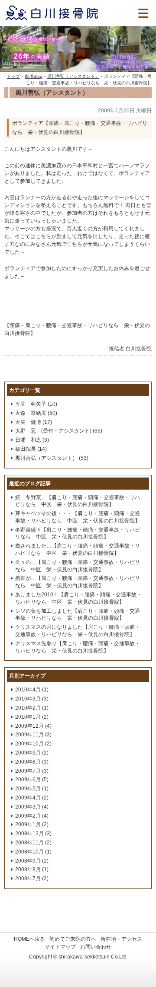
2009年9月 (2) (32, 753)
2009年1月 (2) (32, 824)
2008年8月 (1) (32, 869)
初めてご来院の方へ (72, 939)
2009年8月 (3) (32, 762)
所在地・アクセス (121, 939)
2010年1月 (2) (32, 717)
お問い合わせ (95, 947)
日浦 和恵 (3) (32, 440)
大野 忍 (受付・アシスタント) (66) (58, 431)
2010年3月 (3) (32, 699)
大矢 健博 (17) (33, 422)
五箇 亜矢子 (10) (36, 404)
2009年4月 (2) (32, 798)
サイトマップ (60, 947)
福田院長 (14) (31, 449)
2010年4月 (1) (32, 690)
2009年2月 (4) (32, 816)
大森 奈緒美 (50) (36, 413)
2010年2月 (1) (32, 708)
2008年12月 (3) (33, 834)
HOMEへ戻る (29, 939)
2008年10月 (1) (33, 852)
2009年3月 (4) (32, 807)
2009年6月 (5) (32, 780)
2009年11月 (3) (33, 735)
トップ (13, 76)
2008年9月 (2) (32, 861)
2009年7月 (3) (32, 771)
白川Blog (33, 76)
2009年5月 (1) (32, 789)
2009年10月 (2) (33, 744)
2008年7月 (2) (32, 879)
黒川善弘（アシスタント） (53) (51, 458)
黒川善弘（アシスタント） (73, 76)
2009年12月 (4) (33, 726)
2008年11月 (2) (33, 843)
